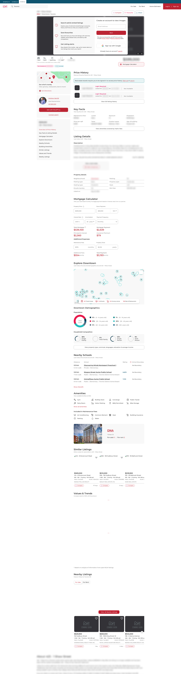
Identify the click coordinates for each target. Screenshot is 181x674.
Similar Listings (44, 150)
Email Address (102, 25)
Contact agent (53, 114)
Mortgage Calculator (46, 136)
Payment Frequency (102, 217)
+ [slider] (141, 509)
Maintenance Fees (79, 242)
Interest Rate (78, 217)
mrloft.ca (22, 1)
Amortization (89, 217)
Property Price (79, 206)
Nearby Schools (44, 143)
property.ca (6, 1)
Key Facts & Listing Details (48, 133)
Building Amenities (45, 146)
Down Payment (100, 206)
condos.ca (15, 1)
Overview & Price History (47, 129)
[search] (29, 6)
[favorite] (96, 457)
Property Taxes (100, 242)
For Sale (133, 6)
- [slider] (123, 509)
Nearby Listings (44, 157)
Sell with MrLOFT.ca (53, 110)
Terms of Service (115, 38)
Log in (120, 51)
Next (111, 33)
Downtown (46, 14)
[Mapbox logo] (78, 303)
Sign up (125, 81)
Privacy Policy (106, 38)
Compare (118, 13)
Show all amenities (80, 407)
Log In (168, 6)
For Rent (142, 6)
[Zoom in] (141, 671)
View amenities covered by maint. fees (109, 129)
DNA (38, 14)
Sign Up (176, 6)
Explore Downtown (45, 140)
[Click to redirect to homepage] (5, 6)
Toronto (53, 14)
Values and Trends (45, 153)
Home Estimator (155, 6)
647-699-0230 (52, 104)
